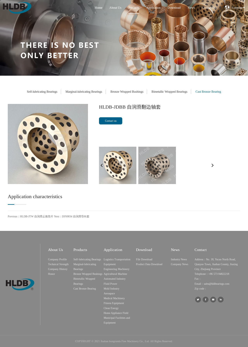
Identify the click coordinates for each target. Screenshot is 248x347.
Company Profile (57, 259)
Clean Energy (111, 308)
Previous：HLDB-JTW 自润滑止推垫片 (30, 216)
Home (98, 7)
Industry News (179, 259)
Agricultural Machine (115, 273)
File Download (144, 259)
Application (153, 7)
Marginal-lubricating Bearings (83, 91)
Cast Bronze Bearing (208, 91)
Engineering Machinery (116, 269)
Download (174, 7)
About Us (115, 7)
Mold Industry (111, 288)
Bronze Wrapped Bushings (126, 91)
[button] (212, 165)
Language (238, 7)
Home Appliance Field (116, 313)
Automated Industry (115, 278)
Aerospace (109, 293)
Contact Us (209, 7)
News (191, 7)
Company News (179, 264)
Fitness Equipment (114, 303)
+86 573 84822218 (218, 273)
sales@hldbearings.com (216, 283)
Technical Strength (58, 264)
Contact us (110, 120)
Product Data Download (149, 264)
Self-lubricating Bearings (42, 91)
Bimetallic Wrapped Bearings (169, 91)
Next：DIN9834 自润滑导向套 (71, 216)
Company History (57, 269)
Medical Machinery (114, 298)
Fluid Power (110, 283)
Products (133, 7)
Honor (51, 273)
